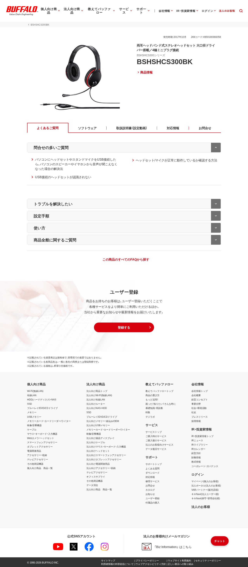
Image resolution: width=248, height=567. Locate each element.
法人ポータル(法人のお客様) (206, 485)
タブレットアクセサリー (40, 446)
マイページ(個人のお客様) (205, 481)
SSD (29, 403)
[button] (124, 327)
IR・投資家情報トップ (202, 436)
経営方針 (196, 453)
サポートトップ (154, 464)
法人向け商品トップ (96, 391)
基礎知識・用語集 (154, 408)
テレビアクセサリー (37, 459)
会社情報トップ (199, 391)
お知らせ (150, 494)
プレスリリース (199, 416)
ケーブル (31, 429)
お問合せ (150, 485)
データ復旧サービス (156, 449)
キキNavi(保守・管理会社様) (205, 498)
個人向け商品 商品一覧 (40, 468)
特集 (148, 412)
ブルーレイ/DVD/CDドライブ (42, 408)
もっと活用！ (152, 399)
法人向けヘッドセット (98, 451)
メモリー (31, 412)
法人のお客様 (200, 506)
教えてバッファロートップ (159, 391)
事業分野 (196, 403)
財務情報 (196, 457)
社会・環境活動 (199, 408)
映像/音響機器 (34, 425)
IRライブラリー (199, 444)
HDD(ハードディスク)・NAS (41, 399)
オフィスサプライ (95, 476)
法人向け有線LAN (95, 399)
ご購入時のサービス (156, 436)
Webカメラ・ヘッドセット (40, 438)
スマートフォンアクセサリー (42, 442)
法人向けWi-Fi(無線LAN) (99, 395)
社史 (193, 412)
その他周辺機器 (35, 463)
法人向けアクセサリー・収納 (100, 468)
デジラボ (150, 416)
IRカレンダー (198, 449)
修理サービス (152, 481)
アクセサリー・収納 (37, 455)
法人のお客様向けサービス (159, 444)
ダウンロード (152, 472)
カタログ (150, 489)
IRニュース (197, 440)
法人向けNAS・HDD (96, 408)
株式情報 (196, 461)
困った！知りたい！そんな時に (161, 403)
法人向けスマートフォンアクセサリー (106, 455)
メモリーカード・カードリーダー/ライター (49, 421)
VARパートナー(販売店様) (205, 489)
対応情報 (150, 477)
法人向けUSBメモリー (98, 425)
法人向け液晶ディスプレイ (100, 438)
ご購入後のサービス (156, 440)
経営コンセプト (199, 399)
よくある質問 (152, 468)
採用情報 (196, 421)
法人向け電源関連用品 (98, 463)
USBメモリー (34, 416)
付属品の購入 (152, 502)
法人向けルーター (95, 403)
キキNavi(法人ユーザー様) (205, 494)
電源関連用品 (34, 451)
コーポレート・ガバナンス (204, 466)
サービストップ (154, 432)
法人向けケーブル (95, 442)
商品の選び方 (152, 395)
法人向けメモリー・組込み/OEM (102, 421)
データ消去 (92, 485)
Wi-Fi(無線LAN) (35, 391)
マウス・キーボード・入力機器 (42, 433)
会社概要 (196, 395)
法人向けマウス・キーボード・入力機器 (106, 446)
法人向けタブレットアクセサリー (103, 459)
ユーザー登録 (152, 498)
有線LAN (31, 395)
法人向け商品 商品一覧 (99, 489)
